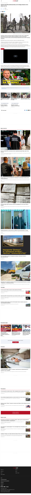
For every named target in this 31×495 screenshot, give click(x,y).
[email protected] (8, 491)
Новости (2, 471)
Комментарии (4, 110)
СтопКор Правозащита (4, 479)
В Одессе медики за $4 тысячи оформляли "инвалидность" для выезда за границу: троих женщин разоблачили (15, 178)
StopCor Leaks (3, 417)
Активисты (2, 482)
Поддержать (16, 342)
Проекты (2, 469)
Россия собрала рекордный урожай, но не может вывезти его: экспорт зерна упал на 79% (15, 397)
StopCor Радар (3, 474)
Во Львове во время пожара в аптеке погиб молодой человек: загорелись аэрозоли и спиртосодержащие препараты (14, 302)
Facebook (23, 87)
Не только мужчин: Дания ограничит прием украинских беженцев (11, 289)
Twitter (28, 87)
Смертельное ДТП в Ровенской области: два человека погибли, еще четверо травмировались (15, 295)
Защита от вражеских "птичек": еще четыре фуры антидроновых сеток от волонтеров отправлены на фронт (6, 333)
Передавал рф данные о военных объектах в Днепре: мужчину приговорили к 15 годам (14, 230)
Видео (16, 469)
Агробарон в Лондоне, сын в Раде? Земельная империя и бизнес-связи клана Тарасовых (14, 433)
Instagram (3, 88)
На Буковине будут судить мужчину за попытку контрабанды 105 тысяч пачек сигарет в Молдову (14, 205)
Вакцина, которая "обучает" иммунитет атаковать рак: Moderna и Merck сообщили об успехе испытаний (15, 404)
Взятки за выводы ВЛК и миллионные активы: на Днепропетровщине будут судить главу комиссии (15, 151)
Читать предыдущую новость (4, 103)
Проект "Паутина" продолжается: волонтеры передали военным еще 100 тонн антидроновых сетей (16, 333)
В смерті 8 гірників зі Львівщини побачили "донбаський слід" (4, 105)
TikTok (5, 88)
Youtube (26, 87)
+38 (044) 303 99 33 (15, 413)
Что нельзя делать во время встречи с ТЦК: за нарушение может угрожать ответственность (15, 391)
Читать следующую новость (15, 103)
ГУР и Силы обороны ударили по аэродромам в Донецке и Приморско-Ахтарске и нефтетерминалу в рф (13, 256)
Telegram (21, 87)
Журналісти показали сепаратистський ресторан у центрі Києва (15, 105)
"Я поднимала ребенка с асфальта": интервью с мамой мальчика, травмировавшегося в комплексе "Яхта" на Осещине (14, 370)
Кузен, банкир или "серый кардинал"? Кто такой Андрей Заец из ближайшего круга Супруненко (14, 427)
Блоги (16, 471)
